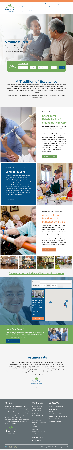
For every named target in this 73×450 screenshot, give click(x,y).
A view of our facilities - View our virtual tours (36, 273)
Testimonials (32, 11)
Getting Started (23, 11)
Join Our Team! (15, 329)
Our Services (35, 7)
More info (35, 311)
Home (42, 4)
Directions (38, 318)
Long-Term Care (36, 420)
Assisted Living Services (49, 249)
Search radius (35, 285)
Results (48, 285)
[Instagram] (40, 441)
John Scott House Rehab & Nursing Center (37, 302)
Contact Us (66, 4)
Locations (56, 7)
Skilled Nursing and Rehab (49, 156)
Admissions (52, 421)
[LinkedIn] (35, 441)
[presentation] (7, 371)
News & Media (46, 7)
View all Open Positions (13, 340)
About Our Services (24, 7)
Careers (47, 4)
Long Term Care (10, 199)
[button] (65, 305)
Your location (35, 282)
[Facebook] (32, 441)
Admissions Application (56, 4)
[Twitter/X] (38, 441)
